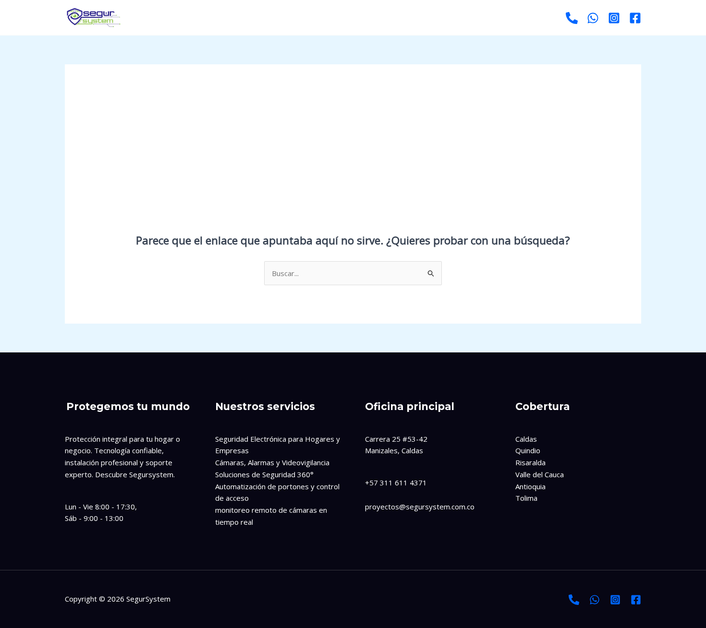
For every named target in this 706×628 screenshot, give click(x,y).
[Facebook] (635, 18)
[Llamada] (574, 599)
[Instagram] (614, 18)
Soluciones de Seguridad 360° (264, 474)
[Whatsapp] (593, 18)
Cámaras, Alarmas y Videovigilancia (272, 462)
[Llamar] (572, 18)
